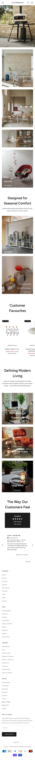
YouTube (4, 695)
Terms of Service (7, 673)
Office (4, 627)
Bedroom (5, 630)
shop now (9, 41)
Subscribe (9, 734)
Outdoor (4, 617)
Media (4, 598)
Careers (4, 601)
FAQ (3, 650)
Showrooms (5, 588)
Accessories (6, 637)
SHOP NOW (27, 85)
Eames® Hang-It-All (12, 349)
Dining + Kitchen (7, 624)
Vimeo (4, 699)
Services (4, 581)
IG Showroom (6, 682)
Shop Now (17, 422)
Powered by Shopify (25, 746)
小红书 (4, 708)
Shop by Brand (6, 611)
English (16, 742)
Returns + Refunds (7, 660)
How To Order (6, 653)
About (4, 575)
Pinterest (4, 692)
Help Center (5, 646)
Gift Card (4, 614)
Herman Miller (12, 345)
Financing (5, 666)
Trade (3, 594)
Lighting (4, 633)
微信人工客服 (6, 702)
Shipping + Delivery (8, 656)
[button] (2, 545)
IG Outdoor (5, 686)
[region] (17, 23)
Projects (4, 584)
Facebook (5, 689)
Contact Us (5, 663)
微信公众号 (5, 705)
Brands (4, 578)
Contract (4, 591)
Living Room (5, 620)
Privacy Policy (6, 669)
